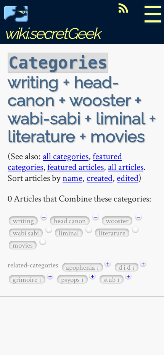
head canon (70, 220)
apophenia (82, 267)
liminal (69, 233)
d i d (127, 267)
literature (112, 233)
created (100, 178)
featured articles (75, 167)
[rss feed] (123, 8)
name (72, 178)
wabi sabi (26, 233)
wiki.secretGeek (52, 33)
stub (111, 279)
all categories (65, 156)
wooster (117, 220)
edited (127, 178)
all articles (125, 167)
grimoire (27, 279)
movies (23, 245)
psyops (72, 279)
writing (23, 220)
